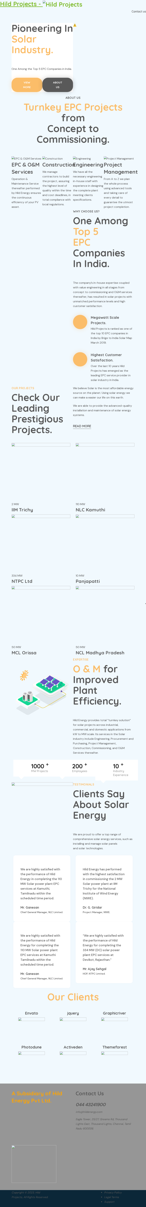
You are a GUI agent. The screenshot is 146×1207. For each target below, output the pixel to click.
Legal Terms (111, 1197)
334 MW (17, 576)
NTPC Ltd (22, 581)
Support (109, 1202)
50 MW (16, 647)
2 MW (15, 504)
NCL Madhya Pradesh (100, 653)
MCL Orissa (24, 653)
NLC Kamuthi (90, 510)
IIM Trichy (22, 510)
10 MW (80, 576)
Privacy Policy (113, 1192)
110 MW (80, 504)
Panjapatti (88, 581)
